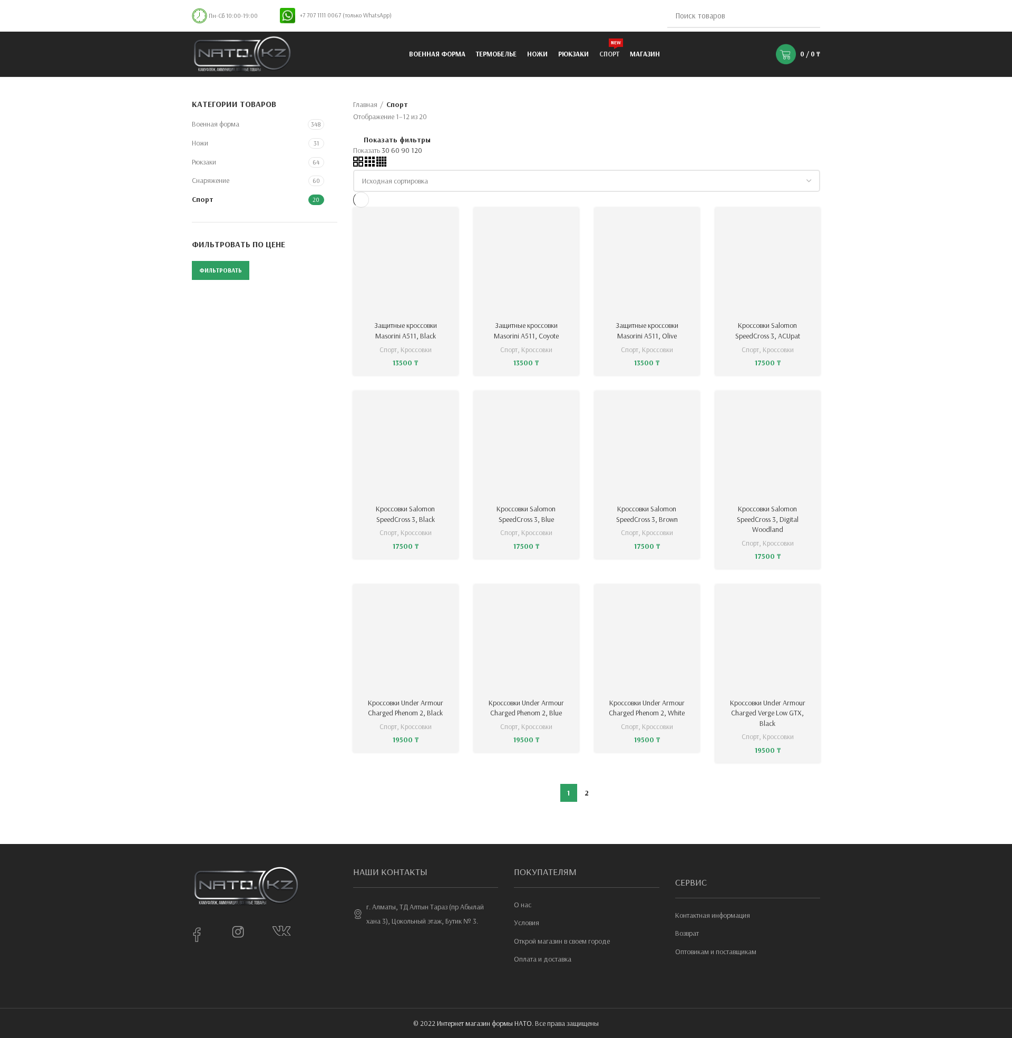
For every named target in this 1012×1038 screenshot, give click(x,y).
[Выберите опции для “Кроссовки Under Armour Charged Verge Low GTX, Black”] (812, 602)
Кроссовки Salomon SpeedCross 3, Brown (647, 514)
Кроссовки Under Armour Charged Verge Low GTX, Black (767, 713)
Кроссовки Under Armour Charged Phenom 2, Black (405, 708)
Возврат (687, 933)
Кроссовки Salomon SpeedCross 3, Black (405, 514)
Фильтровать (220, 270)
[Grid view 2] (358, 164)
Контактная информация (712, 915)
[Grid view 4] (381, 164)
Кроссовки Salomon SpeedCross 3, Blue (526, 514)
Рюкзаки (204, 162)
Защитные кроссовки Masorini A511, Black (405, 331)
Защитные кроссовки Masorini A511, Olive (647, 331)
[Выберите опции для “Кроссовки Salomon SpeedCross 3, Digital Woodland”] (812, 408)
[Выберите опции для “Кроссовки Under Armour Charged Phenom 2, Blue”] (571, 602)
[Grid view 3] (370, 164)
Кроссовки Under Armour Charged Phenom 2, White (647, 708)
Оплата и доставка (542, 959)
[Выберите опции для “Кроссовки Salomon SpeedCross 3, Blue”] (571, 408)
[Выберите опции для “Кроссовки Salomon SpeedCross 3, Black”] (450, 408)
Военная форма (215, 124)
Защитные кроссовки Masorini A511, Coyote (526, 331)
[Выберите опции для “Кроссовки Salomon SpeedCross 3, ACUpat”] (812, 225)
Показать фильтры (397, 139)
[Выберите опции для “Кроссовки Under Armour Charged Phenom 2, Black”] (450, 602)
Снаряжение (210, 180)
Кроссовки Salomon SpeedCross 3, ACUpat (767, 331)
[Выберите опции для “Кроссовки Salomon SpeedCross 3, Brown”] (691, 408)
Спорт (202, 199)
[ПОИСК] (806, 16)
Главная (365, 104)
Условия (526, 922)
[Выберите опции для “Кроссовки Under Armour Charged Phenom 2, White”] (691, 602)
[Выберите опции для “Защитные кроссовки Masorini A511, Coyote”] (571, 225)
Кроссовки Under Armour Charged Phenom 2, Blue (526, 708)
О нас (522, 904)
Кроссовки (416, 349)
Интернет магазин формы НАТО (484, 1023)
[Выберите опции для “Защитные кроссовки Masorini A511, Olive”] (691, 225)
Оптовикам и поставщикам (715, 951)
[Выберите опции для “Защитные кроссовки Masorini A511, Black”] (450, 225)
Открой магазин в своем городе (562, 941)
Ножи (200, 143)
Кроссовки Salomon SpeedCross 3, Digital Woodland (768, 519)
